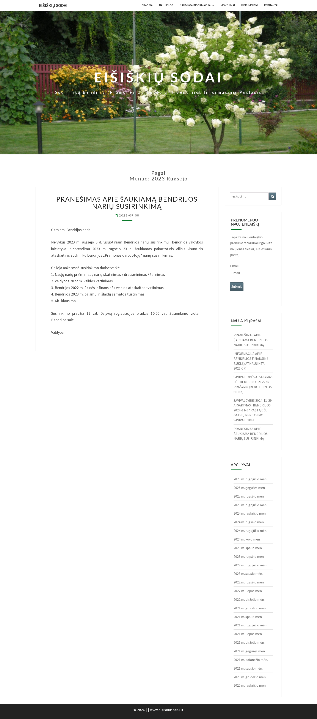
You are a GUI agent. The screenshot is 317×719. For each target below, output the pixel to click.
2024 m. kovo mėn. (247, 539)
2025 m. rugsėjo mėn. (249, 496)
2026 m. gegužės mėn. (249, 487)
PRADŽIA (147, 5)
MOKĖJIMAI (228, 5)
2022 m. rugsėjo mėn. (249, 582)
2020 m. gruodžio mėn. (250, 677)
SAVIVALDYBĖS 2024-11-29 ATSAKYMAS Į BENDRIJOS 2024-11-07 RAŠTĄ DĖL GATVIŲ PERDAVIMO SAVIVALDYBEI (253, 410)
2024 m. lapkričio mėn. (250, 513)
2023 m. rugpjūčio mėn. (250, 565)
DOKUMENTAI (249, 5)
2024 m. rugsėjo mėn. (249, 522)
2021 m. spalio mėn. (248, 617)
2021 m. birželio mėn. (249, 642)
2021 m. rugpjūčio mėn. (250, 625)
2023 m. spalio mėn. (248, 548)
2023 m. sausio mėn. (248, 573)
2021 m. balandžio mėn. (251, 659)
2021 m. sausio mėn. (248, 668)
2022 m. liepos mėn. (248, 591)
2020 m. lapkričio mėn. (250, 685)
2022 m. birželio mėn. (249, 599)
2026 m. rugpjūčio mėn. (250, 479)
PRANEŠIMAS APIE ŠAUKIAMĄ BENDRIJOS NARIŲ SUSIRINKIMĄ (127, 202)
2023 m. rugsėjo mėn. (249, 556)
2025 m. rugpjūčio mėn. (250, 505)
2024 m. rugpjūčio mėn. (250, 530)
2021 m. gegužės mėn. (249, 651)
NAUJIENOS (166, 5)
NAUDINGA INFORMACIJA (195, 5)
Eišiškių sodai (53, 5)
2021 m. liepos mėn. (248, 634)
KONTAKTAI (271, 5)
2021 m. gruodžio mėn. (250, 608)
